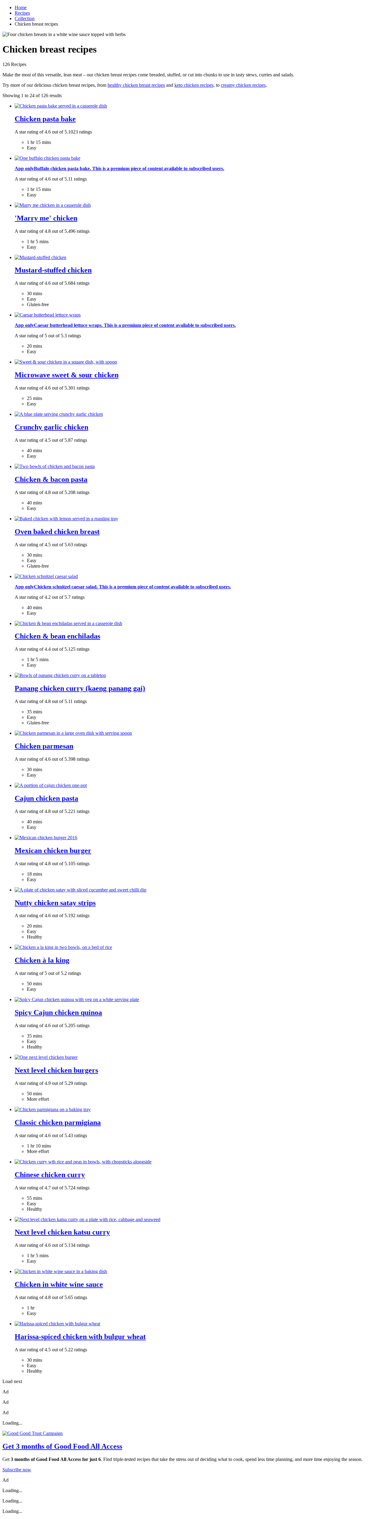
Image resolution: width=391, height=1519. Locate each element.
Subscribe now (16, 1469)
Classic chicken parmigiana (58, 1122)
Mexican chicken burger (53, 851)
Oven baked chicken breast (57, 532)
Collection (25, 18)
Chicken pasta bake (45, 119)
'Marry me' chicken (46, 218)
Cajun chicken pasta (46, 798)
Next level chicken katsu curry (62, 1232)
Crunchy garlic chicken (51, 427)
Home (21, 7)
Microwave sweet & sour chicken (67, 375)
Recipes (22, 13)
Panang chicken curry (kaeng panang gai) (80, 688)
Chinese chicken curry (50, 1175)
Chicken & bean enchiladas (57, 636)
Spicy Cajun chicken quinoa (58, 1012)
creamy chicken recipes (243, 85)
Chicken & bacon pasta (51, 479)
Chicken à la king (42, 960)
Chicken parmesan (44, 746)
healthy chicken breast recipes (136, 85)
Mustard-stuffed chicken (53, 270)
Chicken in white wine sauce (59, 1284)
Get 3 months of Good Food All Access (62, 1446)
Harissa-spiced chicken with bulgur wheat (80, 1337)
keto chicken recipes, (194, 85)
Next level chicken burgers (56, 1070)
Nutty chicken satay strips (55, 903)
